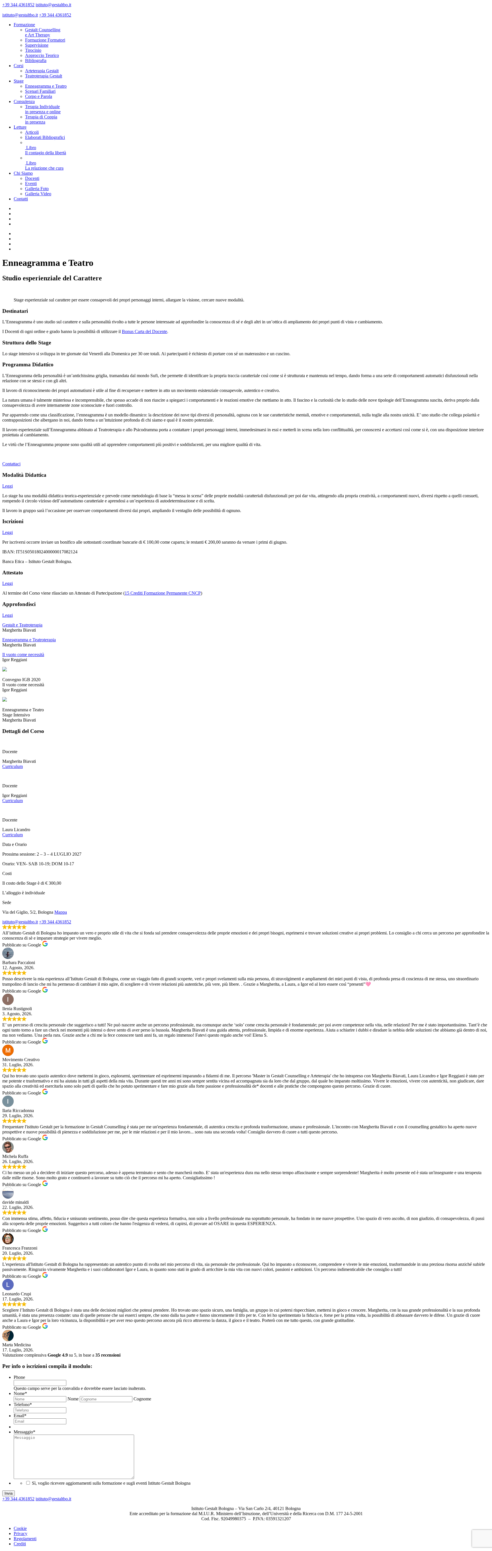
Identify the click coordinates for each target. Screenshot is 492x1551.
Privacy (20, 1533)
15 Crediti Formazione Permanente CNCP (163, 593)
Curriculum (12, 766)
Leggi (7, 486)
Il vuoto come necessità (23, 654)
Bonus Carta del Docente (144, 331)
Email (20, 1415)
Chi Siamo (23, 173)
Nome (20, 1393)
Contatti (21, 198)
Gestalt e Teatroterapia (22, 625)
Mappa (60, 912)
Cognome (142, 1398)
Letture (20, 127)
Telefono (23, 1404)
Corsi (18, 65)
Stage (19, 81)
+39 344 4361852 (18, 4)
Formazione (24, 24)
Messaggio (24, 1431)
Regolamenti (25, 1538)
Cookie (20, 1528)
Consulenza (24, 101)
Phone (19, 1377)
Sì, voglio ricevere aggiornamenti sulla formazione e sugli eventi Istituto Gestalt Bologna (111, 1483)
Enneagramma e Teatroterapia (29, 639)
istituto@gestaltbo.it (53, 4)
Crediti (20, 1543)
